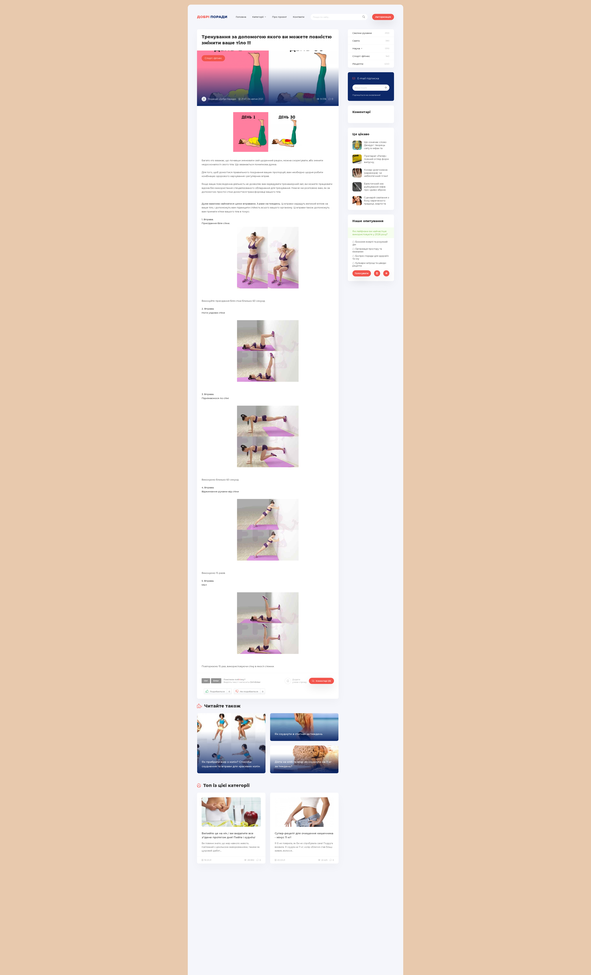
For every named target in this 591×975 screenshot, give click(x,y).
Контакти (298, 16)
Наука (356, 48)
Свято (356, 40)
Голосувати (361, 273)
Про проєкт (279, 16)
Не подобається (251, 691)
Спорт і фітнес (361, 56)
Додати (299, 680)
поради (212, 17)
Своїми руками (362, 33)
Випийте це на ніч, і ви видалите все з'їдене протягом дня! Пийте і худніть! (228, 835)
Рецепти (357, 63)
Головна (241, 16)
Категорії (258, 16)
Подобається (220, 691)
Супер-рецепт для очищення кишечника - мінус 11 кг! (304, 835)
